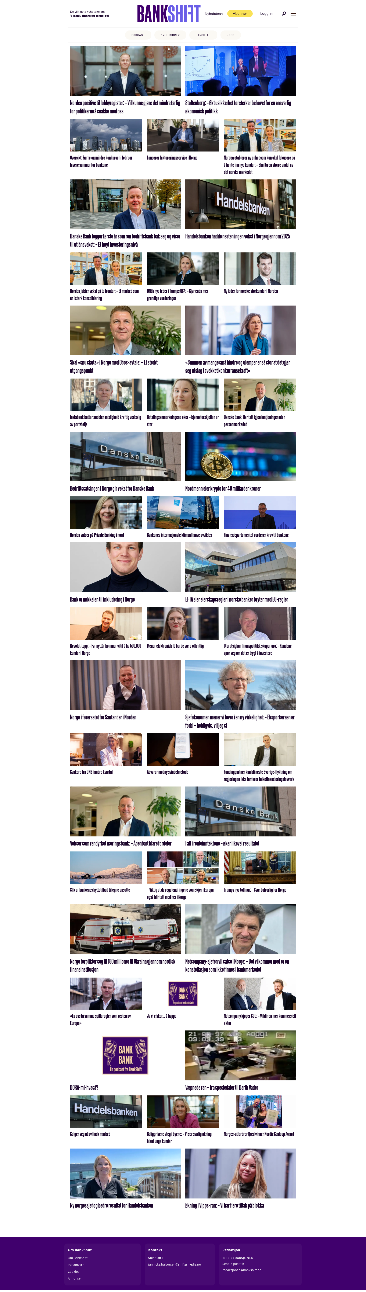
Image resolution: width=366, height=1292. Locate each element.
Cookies (73, 1272)
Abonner (240, 13)
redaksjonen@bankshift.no (241, 1270)
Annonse (74, 1278)
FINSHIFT (203, 35)
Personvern (76, 1265)
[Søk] (284, 13)
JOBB (230, 35)
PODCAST (138, 35)
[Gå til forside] (169, 13)
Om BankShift (77, 1258)
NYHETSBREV (170, 35)
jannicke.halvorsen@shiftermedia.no (174, 1264)
